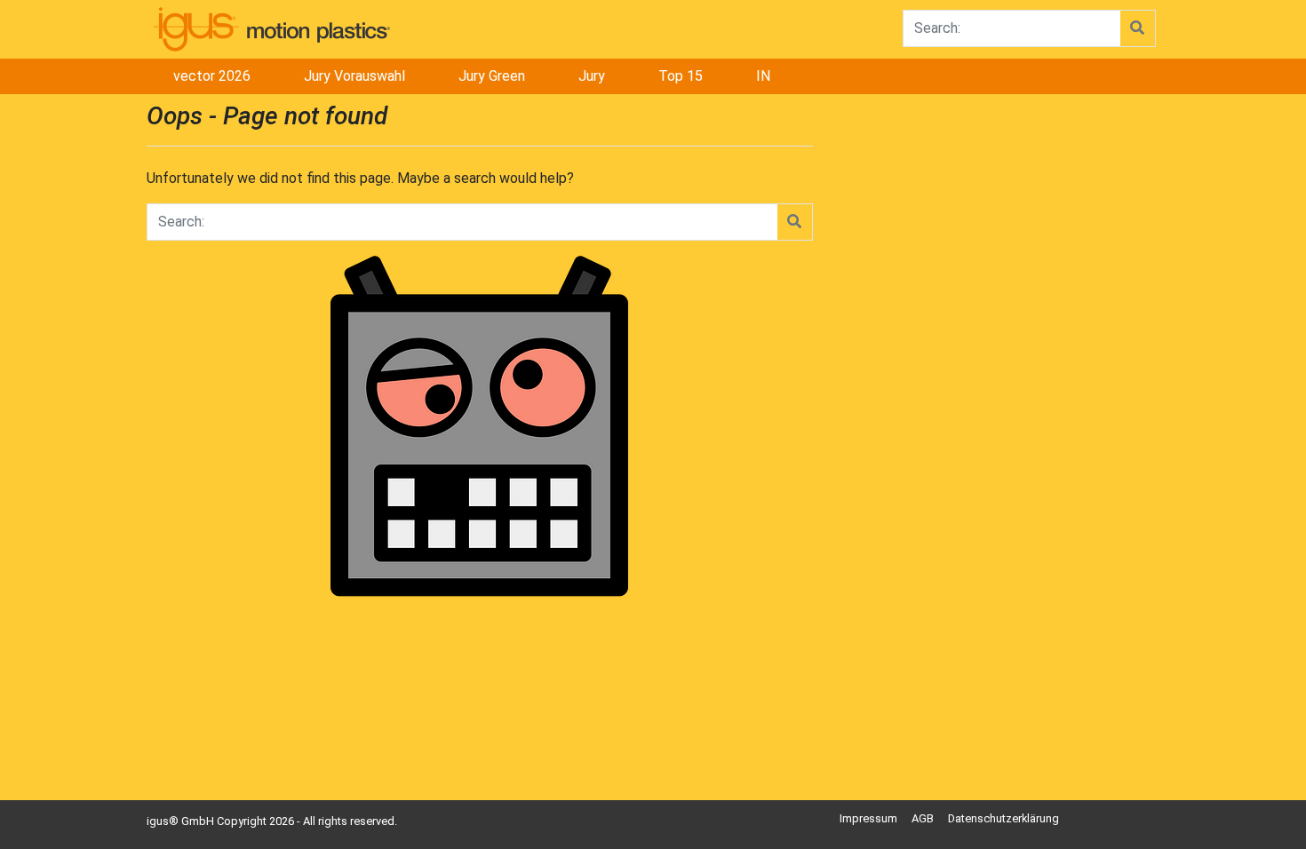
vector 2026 (212, 75)
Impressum (868, 818)
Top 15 (680, 75)
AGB (923, 818)
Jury (591, 75)
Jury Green (491, 75)
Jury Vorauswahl (354, 75)
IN (763, 75)
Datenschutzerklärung (1003, 818)
